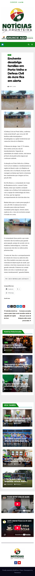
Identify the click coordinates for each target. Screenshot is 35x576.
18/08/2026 (9, 464)
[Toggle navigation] (32, 44)
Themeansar (17, 572)
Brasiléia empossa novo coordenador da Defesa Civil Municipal (16, 461)
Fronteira (7, 415)
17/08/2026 (9, 484)
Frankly (18, 423)
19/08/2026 (9, 444)
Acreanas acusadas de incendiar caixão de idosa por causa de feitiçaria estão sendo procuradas (24, 315)
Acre (9, 54)
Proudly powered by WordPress (10, 570)
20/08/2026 (9, 423)
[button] (28, 44)
